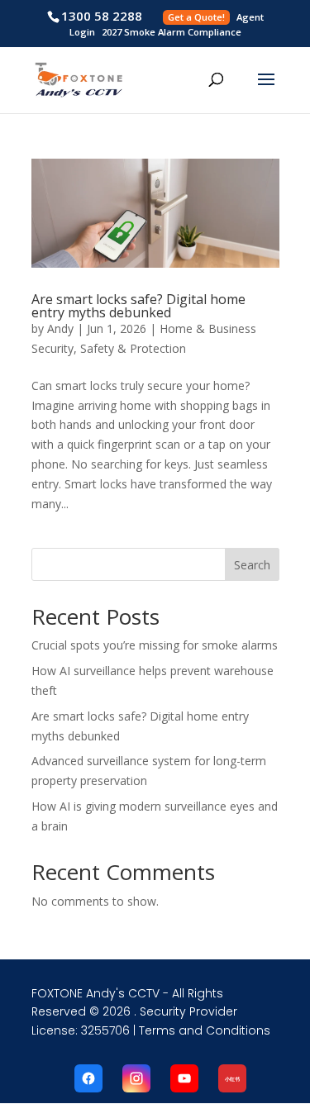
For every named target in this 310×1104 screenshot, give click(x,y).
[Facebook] (88, 1078)
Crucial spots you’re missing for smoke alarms (154, 645)
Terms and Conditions (204, 1030)
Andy (60, 328)
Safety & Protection (133, 348)
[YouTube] (184, 1078)
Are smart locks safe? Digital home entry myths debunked (138, 305)
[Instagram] (136, 1078)
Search (252, 565)
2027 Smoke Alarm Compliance (171, 32)
